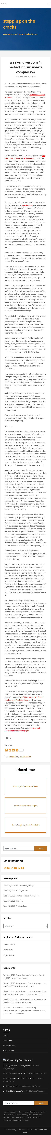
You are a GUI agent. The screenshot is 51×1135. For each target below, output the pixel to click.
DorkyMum (8, 949)
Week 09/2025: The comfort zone (17, 1002)
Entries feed (7, 1040)
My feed (28, 1060)
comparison (13, 756)
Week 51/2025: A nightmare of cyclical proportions (24, 983)
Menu (4, 4)
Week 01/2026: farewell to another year (20, 975)
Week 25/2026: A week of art (15, 906)
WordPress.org (8, 1050)
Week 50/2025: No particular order (20, 986)
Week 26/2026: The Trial (13, 901)
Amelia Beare (9, 944)
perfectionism (25, 756)
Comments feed (9, 1045)
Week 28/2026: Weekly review (15, 890)
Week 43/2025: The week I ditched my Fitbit (24, 994)
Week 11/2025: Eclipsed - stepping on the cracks (23, 999)
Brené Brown (27, 205)
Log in (5, 1035)
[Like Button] (7, 738)
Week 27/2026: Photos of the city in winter (21, 895)
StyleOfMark (8, 955)
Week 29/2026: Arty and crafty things (18, 885)
